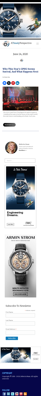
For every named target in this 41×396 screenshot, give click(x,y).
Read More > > (22, 150)
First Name (9, 312)
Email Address (11, 329)
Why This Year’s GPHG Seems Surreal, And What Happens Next (20, 70)
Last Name (9, 320)
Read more (8, 124)
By (6, 77)
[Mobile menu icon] (37, 43)
